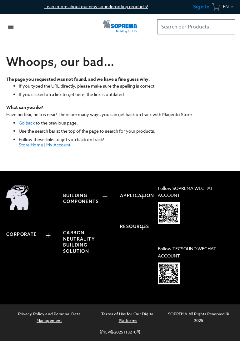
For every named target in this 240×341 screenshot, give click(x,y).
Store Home (31, 145)
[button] (228, 7)
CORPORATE (21, 234)
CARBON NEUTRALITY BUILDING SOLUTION (79, 242)
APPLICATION (136, 195)
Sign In (201, 7)
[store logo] (120, 26)
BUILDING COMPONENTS (81, 199)
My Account (58, 145)
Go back (27, 123)
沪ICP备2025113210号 (120, 332)
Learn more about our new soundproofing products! (96, 6)
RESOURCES (134, 226)
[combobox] (196, 26)
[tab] (31, 235)
